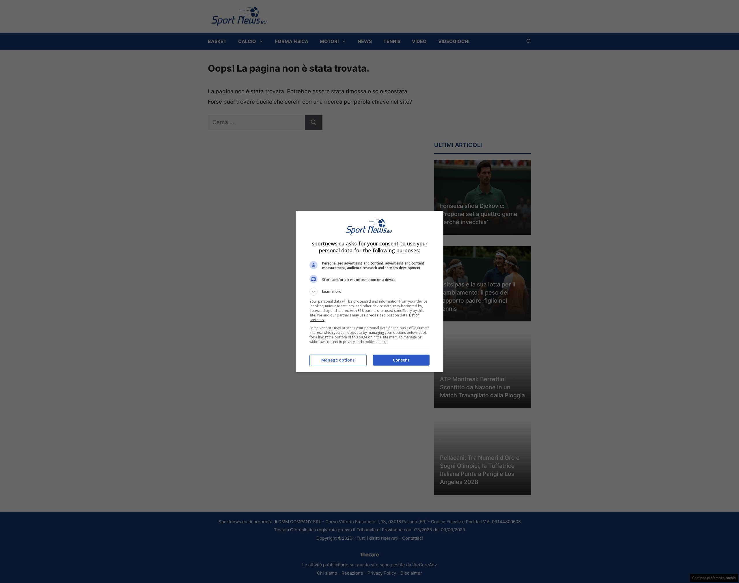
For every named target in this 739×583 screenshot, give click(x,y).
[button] (369, 292)
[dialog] (369, 291)
